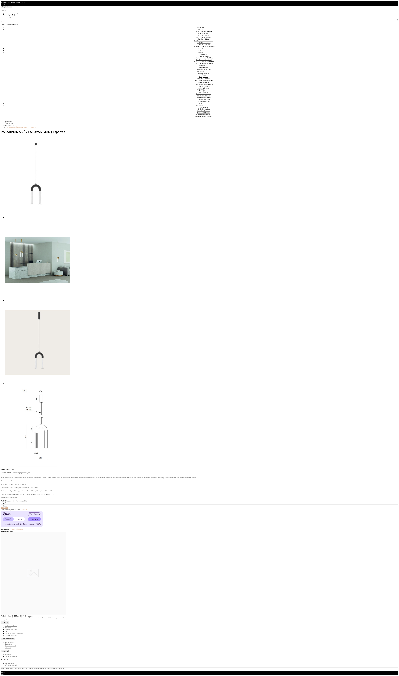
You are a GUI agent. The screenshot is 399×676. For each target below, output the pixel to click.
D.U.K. (7, 631)
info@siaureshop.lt (11, 665)
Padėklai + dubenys (203, 79)
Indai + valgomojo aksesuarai (203, 81)
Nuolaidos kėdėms (204, 109)
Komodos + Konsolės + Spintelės (204, 46)
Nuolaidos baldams (203, 111)
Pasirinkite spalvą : (7, 501)
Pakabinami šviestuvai (203, 94)
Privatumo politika (11, 635)
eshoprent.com (28, 670)
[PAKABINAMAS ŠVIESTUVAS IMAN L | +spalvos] (33, 614)
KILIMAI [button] (200, 52)
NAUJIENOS (201, 28)
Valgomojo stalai (203, 33)
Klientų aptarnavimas (8, 638)
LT (1, 4)
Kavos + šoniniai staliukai (203, 31)
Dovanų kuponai (203, 73)
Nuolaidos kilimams (203, 113)
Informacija (5, 622)
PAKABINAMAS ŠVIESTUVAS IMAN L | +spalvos (17, 616)
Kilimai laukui (203, 67)
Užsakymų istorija (11, 657)
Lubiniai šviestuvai (204, 99)
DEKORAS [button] (200, 71)
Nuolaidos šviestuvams (203, 115)
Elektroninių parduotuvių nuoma (11, 670)
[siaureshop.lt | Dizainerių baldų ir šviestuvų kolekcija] (10, 18)
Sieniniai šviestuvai (203, 96)
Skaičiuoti (34, 519)
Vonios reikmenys (203, 88)
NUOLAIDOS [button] (200, 105)
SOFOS (200, 50)
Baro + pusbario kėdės (203, 37)
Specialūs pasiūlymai (204, 69)
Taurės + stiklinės (203, 82)
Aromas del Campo (16, 529)
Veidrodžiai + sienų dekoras (204, 84)
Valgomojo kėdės (203, 35)
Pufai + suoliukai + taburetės (203, 41)
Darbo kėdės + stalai (204, 43)
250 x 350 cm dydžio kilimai (204, 63)
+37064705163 (10, 663)
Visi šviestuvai (203, 92)
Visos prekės (9, 642)
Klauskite (25, 510)
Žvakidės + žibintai (204, 86)
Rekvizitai (8, 648)
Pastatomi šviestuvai (204, 98)
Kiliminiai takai (203, 65)
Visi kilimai (203, 54)
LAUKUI (200, 103)
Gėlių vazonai (203, 77)
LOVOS (200, 48)
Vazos (204, 75)
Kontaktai (8, 628)
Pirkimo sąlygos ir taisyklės (14, 633)
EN (4, 4)
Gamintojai (8, 644)
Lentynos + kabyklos (203, 45)
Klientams (5, 651)
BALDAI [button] (200, 30)
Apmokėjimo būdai (11, 630)
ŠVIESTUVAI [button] (200, 90)
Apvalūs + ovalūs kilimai (204, 60)
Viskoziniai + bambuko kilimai (203, 58)
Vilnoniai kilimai (204, 56)
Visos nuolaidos (203, 107)
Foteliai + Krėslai (203, 39)
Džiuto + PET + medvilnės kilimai (203, 62)
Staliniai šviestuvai (204, 101)
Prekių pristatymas (11, 626)
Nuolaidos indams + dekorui (204, 116)
